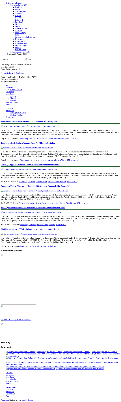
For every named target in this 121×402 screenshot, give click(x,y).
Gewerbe (18, 14)
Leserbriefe (19, 22)
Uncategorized (20, 41)
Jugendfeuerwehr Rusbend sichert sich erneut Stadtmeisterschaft (80, 369)
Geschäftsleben (20, 11)
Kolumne (18, 18)
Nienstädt (18, 31)
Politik (17, 35)
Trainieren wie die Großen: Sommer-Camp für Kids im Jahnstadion (28, 143)
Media (17, 24)
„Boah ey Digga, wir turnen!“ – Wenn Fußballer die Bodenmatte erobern (30, 164)
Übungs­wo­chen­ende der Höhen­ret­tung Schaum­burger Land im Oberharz (90, 352)
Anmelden (5, 400)
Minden (18, 26)
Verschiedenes (20, 50)
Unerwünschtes (21, 43)
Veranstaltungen (21, 45)
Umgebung (19, 39)
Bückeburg (19, 7)
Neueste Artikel (21, 28)
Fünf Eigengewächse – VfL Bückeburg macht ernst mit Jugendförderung (30, 229)
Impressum (10, 111)
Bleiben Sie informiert (14, 3)
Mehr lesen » (71, 139)
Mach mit (9, 109)
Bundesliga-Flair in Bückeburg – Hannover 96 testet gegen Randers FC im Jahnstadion (36, 186)
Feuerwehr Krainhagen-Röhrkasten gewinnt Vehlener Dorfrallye (80, 367)
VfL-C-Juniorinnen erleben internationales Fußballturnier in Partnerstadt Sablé (33, 207)
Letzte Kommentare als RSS (21, 52)
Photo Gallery (20, 33)
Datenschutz (10, 117)
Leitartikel (19, 20)
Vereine (18, 48)
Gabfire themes (27, 400)
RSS (7, 396)
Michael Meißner (16, 115)
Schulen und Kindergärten (25, 37)
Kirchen (18, 16)
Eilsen (17, 9)
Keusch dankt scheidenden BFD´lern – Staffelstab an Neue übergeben (29, 121)
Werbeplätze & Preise (18, 113)
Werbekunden (11, 387)
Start (7, 85)
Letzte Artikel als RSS (18, 5)
